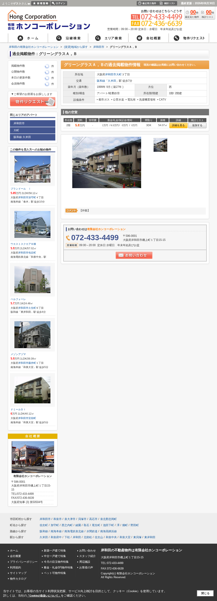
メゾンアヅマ (18, 354)
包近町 (32, 252)
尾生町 (96, 525)
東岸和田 (149, 537)
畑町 (125, 525)
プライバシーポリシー (24, 561)
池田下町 (108, 525)
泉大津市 (69, 519)
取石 (86, 525)
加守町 (32, 197)
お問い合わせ (87, 550)
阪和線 (101, 80)
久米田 (112, 80)
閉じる (205, 593)
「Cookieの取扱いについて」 (44, 595)
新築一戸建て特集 (55, 550)
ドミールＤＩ (18, 409)
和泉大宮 (125, 537)
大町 (119, 74)
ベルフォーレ (18, 299)
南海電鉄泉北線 (74, 531)
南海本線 (56, 531)
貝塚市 (82, 519)
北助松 (88, 537)
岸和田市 (110, 74)
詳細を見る (178, 125)
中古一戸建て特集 (55, 556)
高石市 (93, 519)
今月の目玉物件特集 (56, 561)
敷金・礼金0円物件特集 (58, 567)
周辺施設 (84, 561)
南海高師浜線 (108, 531)
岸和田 (77, 537)
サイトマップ (18, 573)
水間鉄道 (91, 531)
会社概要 (15, 556)
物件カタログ (18, 578)
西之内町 (67, 525)
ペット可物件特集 (55, 573)
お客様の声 (86, 567)
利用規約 (15, 567)
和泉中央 (111, 537)
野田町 (135, 525)
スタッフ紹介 (87, 556)
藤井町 (32, 362)
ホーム (14, 550)
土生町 (32, 307)
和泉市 (57, 519)
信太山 (99, 537)
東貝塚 (137, 537)
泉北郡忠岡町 (108, 519)
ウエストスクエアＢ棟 (23, 244)
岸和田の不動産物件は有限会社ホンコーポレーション (141, 550)
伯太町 (44, 525)
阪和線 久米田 (22, 137)
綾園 (78, 525)
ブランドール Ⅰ (21, 188)
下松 (67, 537)
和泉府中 (56, 537)
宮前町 (32, 418)
